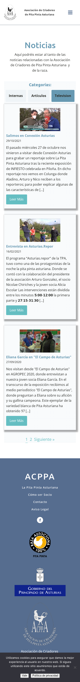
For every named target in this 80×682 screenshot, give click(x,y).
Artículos (38, 95)
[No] (75, 667)
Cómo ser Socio (40, 494)
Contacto (40, 501)
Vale (24, 675)
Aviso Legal (40, 509)
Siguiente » (44, 439)
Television (63, 95)
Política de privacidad (45, 675)
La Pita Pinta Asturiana (40, 487)
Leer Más (17, 199)
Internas (16, 95)
